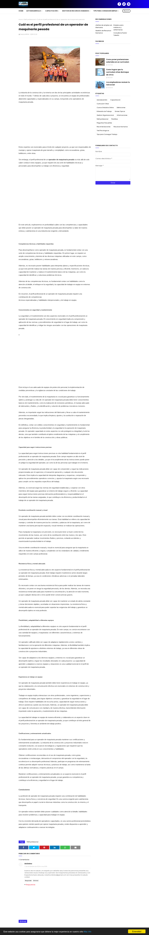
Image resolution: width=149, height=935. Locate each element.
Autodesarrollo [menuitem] (33, 11)
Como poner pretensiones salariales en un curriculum (117, 60)
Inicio (20, 19)
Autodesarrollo (102, 100)
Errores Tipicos (120, 111)
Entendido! (136, 931)
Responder (28, 880)
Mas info (87, 931)
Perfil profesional (29, 19)
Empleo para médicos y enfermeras (118, 27)
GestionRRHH (24, 34)
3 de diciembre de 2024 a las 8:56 (36, 866)
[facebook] (119, 4)
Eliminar (35, 880)
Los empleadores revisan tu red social (118, 83)
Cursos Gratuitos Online (105, 108)
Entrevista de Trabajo (104, 111)
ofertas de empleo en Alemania (103, 26)
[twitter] (124, 4)
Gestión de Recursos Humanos (103, 31)
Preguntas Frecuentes (104, 123)
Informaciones (122, 115)
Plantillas (114, 119)
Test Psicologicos (103, 130)
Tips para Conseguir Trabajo (107, 134)
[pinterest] (128, 4)
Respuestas (30, 884)
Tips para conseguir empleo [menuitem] (105, 11)
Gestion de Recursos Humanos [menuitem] (75, 11)
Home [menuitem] (21, 11)
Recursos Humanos (121, 127)
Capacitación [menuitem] (51, 11)
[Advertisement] (55, 126)
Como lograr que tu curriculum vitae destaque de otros (117, 72)
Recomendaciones (103, 127)
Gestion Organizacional (105, 115)
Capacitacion (115, 100)
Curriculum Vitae (103, 104)
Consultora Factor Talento (120, 34)
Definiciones (121, 108)
